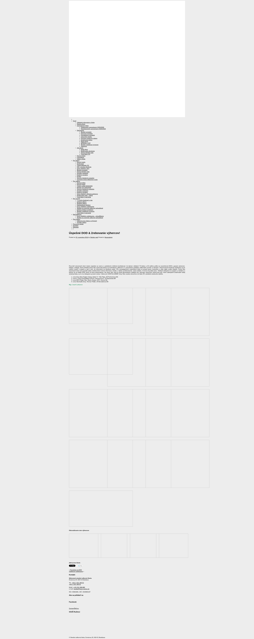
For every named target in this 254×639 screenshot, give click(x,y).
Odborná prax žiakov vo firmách (87, 221)
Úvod (74, 121)
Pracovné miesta (78, 224)
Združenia (80, 148)
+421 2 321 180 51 (75, 584)
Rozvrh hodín (81, 162)
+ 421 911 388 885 (79, 587)
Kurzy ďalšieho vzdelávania (85, 206)
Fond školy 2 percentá (84, 197)
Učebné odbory (82, 202)
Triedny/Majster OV (83, 165)
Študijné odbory (82, 203)
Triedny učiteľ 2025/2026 (84, 186)
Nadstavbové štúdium (83, 205)
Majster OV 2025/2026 (84, 187)
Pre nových (76, 198)
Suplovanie (80, 164)
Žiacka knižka (81, 183)
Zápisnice (84, 146)
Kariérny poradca (82, 175)
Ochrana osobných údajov (89, 138)
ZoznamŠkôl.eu (74, 608)
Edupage (76, 227)
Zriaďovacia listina (86, 140)
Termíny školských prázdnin (85, 178)
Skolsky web (94, 237)
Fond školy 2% (85, 154)
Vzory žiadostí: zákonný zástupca (87, 194)
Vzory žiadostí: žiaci (83, 168)
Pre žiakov (76, 160)
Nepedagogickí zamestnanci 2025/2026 (93, 129)
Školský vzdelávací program (89, 144)
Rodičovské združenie (88, 151)
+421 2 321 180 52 (78, 583)
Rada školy (84, 149)
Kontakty (75, 225)
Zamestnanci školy (83, 125)
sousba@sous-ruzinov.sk (81, 589)
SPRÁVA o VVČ (85, 143)
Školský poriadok (86, 132)
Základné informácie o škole (86, 122)
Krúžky (79, 176)
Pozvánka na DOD (76, 570)
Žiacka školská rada (87, 152)
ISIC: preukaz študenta (84, 167)
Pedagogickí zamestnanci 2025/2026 (92, 127)
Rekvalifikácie (77, 214)
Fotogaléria (80, 157)
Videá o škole (81, 159)
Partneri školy (81, 156)
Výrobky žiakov (81, 222)
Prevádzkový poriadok (88, 135)
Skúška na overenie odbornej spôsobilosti (90, 208)
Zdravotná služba (86, 137)
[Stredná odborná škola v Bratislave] (127, 116)
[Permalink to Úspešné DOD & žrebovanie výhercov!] (85, 261)
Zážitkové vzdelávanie (76, 571)
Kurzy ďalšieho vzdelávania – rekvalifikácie (90, 216)
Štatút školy (84, 141)
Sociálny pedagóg (82, 173)
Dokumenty (80, 130)
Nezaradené (108, 237)
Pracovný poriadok (87, 133)
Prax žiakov (76, 219)
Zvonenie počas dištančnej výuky (87, 179)
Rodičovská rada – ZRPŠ (85, 195)
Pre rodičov (76, 181)
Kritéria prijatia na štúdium (85, 210)
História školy (81, 124)
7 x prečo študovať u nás (84, 200)
